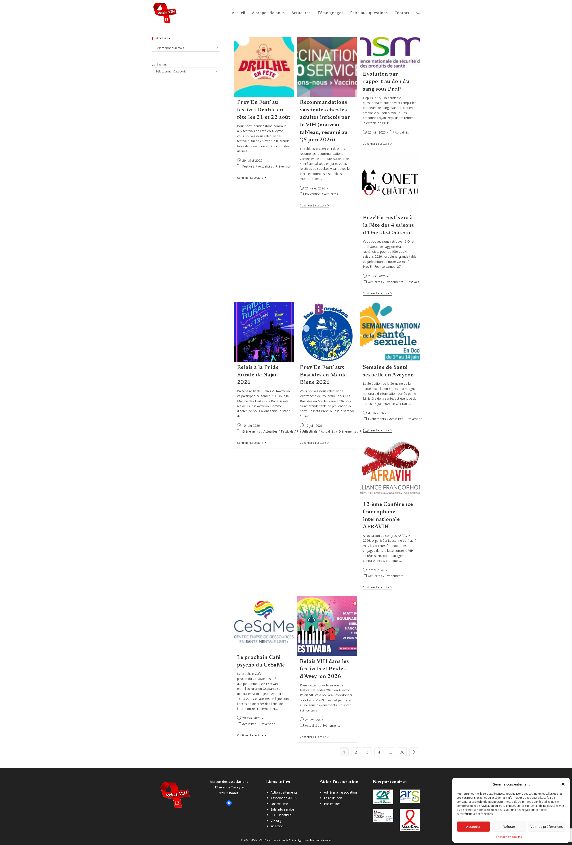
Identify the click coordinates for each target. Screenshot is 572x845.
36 (402, 752)
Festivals (248, 166)
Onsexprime (279, 804)
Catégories (159, 65)
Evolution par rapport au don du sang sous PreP (386, 82)
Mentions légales (320, 840)
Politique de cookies (509, 837)
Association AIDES (284, 798)
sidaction (277, 826)
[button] (563, 784)
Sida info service (282, 809)
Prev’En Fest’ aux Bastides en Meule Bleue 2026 (323, 375)
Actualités (265, 166)
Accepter (473, 826)
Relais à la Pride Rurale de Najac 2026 (258, 375)
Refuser (509, 826)
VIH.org (276, 820)
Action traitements (284, 792)
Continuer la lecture (251, 178)
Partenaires (332, 804)
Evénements (394, 282)
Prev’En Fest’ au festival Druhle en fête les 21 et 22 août (263, 110)
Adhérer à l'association (340, 792)
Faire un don (333, 798)
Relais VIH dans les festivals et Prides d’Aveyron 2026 (324, 669)
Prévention (283, 166)
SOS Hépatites (281, 815)
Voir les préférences (546, 826)
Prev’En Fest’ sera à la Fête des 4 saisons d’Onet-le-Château (388, 225)
